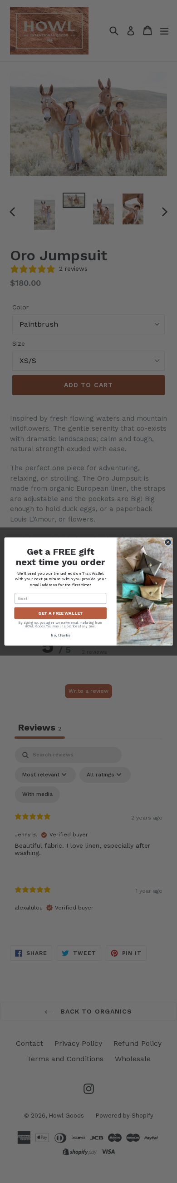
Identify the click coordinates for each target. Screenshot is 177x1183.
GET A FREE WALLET (60, 613)
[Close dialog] (168, 542)
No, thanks (60, 635)
